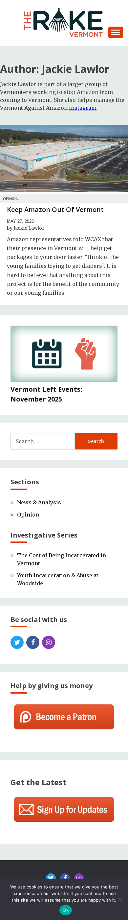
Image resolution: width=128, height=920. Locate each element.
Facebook (32, 642)
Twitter (17, 642)
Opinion (10, 199)
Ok (66, 910)
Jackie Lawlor (28, 228)
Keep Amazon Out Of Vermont (55, 209)
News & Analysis (39, 502)
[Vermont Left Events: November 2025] (64, 355)
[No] (120, 899)
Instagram (82, 107)
